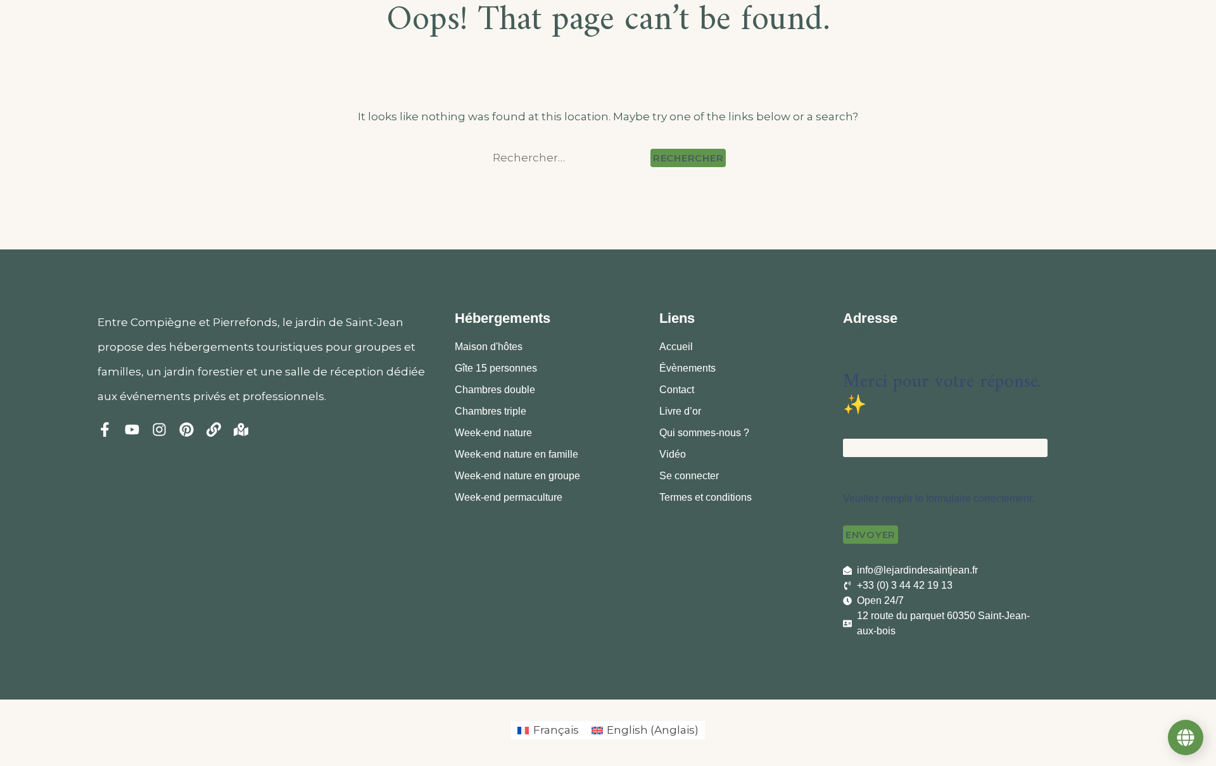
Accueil (676, 346)
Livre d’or (680, 411)
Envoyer (871, 535)
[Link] (213, 429)
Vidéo (672, 454)
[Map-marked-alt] (241, 429)
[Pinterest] (186, 429)
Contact (676, 389)
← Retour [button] (864, 334)
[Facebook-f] (105, 429)
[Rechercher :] (569, 158)
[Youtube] (132, 429)
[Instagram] (159, 429)
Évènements (687, 368)
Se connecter (689, 475)
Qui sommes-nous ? (704, 432)
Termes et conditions (705, 497)
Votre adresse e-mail (887, 427)
